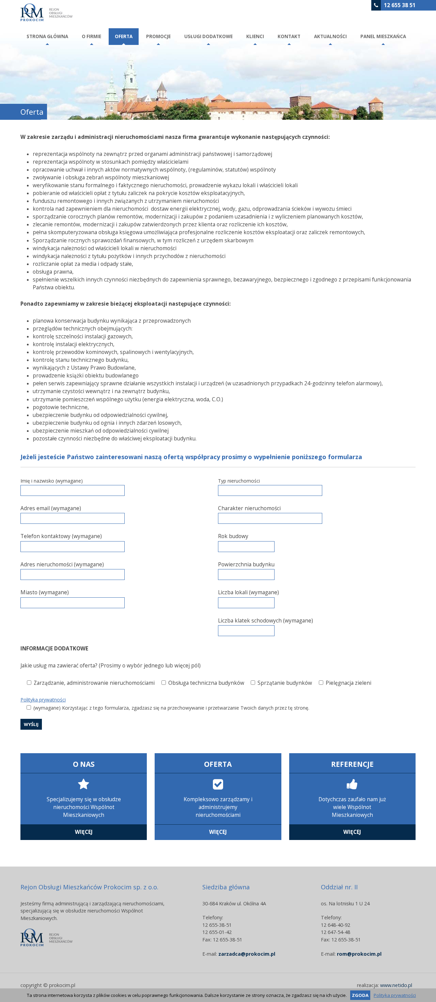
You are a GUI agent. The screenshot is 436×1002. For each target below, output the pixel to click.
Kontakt (289, 36)
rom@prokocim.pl (359, 954)
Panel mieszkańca (383, 36)
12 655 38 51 (400, 5)
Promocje (158, 36)
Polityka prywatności (43, 699)
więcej (84, 832)
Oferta (124, 36)
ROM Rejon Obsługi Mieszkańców (46, 12)
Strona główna (47, 36)
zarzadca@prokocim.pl (246, 954)
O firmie (91, 36)
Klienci (255, 36)
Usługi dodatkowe (208, 36)
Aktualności (330, 36)
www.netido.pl (396, 985)
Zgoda (360, 995)
